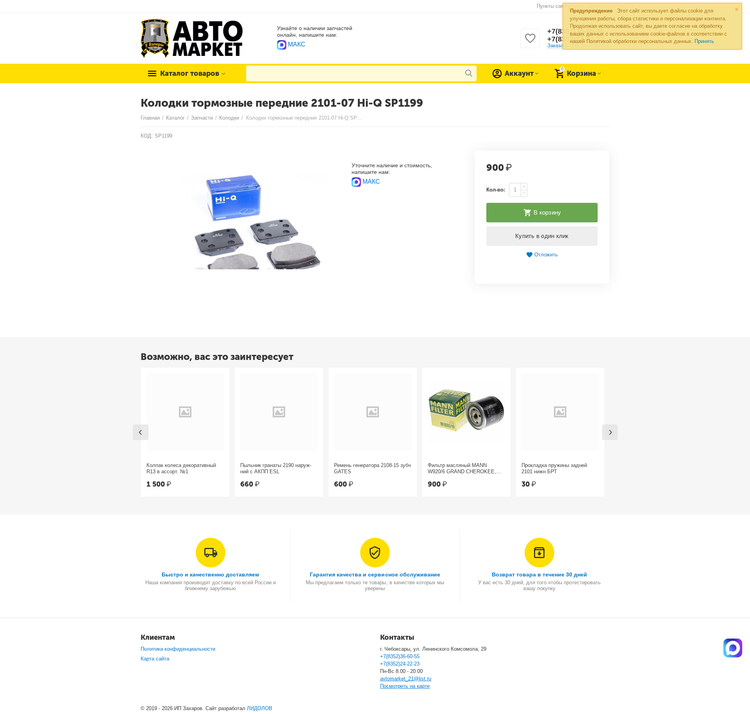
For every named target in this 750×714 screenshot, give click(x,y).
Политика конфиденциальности (178, 649)
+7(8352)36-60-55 (400, 656)
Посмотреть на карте (405, 686)
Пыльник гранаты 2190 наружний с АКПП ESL (275, 468)
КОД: (147, 136)
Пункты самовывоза (560, 6)
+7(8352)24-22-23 (400, 664)
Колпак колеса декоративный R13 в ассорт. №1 (181, 468)
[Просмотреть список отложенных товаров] (530, 43)
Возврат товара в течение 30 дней (539, 574)
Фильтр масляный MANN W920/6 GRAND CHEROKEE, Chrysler (462, 468)
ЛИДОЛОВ (259, 708)
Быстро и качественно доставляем (210, 574)
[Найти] (469, 73)
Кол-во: (495, 190)
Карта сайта (155, 659)
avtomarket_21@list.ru (405, 679)
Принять (704, 41)
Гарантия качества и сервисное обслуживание (375, 574)
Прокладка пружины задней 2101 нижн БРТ (554, 468)
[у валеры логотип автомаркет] (192, 38)
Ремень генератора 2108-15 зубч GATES (372, 468)
